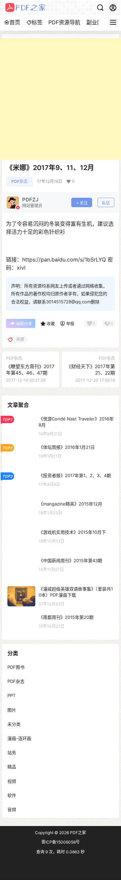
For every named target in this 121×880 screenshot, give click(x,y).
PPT (11, 695)
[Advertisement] (60, 99)
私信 (106, 202)
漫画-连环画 (19, 738)
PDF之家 (77, 832)
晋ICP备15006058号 (60, 842)
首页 (14, 22)
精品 (11, 766)
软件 (11, 795)
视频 (11, 780)
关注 (84, 202)
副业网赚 (97, 22)
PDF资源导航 (64, 22)
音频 (11, 809)
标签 (37, 22)
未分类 (14, 723)
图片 (11, 709)
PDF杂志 (19, 181)
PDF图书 (16, 667)
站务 (11, 752)
